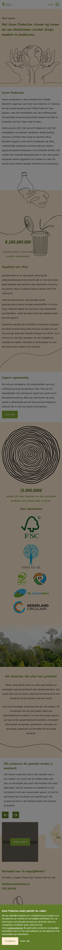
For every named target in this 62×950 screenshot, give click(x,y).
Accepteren (10, 941)
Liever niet (25, 941)
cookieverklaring (15, 927)
